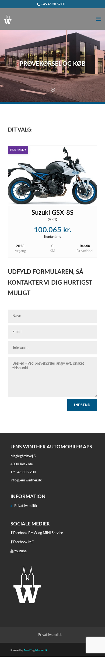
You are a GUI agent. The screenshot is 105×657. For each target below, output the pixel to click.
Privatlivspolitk (25, 506)
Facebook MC (23, 542)
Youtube (20, 551)
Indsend (82, 405)
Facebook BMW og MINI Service (37, 533)
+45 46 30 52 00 (53, 4)
